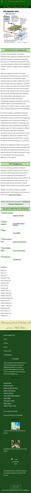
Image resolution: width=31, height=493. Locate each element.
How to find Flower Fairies (10, 411)
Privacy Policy (7, 351)
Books (2, 275)
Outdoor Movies (8, 393)
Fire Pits (3, 285)
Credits (5, 347)
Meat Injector (8, 403)
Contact (6, 343)
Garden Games (5, 293)
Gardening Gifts (5, 298)
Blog (2, 273)
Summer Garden (8, 386)
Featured (3, 283)
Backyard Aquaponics (16, 204)
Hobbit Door (26, 201)
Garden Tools (5, 295)
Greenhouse (4, 301)
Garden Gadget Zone (9, 335)
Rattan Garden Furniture (11, 388)
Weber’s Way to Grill (10, 406)
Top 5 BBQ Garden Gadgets (12, 396)
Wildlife (3, 316)
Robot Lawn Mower (9, 391)
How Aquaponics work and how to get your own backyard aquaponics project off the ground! (15, 473)
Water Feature (5, 313)
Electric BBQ (7, 383)
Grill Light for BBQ (9, 401)
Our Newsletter (8, 355)
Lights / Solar (5, 306)
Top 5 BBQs (7, 398)
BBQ (2, 270)
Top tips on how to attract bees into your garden (14, 432)
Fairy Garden (4, 280)
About (5, 339)
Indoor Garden (5, 303)
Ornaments (4, 308)
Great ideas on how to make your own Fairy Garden (15, 450)
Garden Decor (5, 290)
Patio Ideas (4, 311)
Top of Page (15, 487)
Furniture (3, 288)
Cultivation (4, 278)
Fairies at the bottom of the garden (13, 415)
